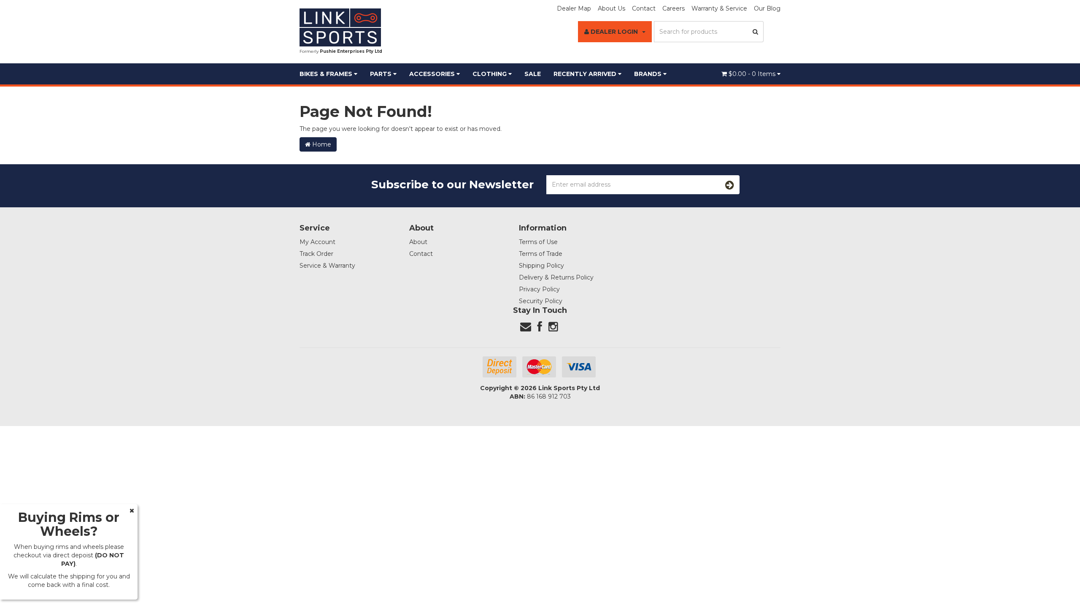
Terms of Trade (540, 254)
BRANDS (648, 74)
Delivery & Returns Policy (556, 277)
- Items (753, 74)
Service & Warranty (327, 265)
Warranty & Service (719, 8)
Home (320, 144)
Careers (673, 8)
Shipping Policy (541, 265)
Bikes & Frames (327, 74)
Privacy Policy (539, 289)
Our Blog (767, 8)
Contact (644, 8)
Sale (532, 74)
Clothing (490, 74)
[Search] (756, 31)
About (418, 242)
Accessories (432, 74)
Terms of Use (538, 242)
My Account (317, 242)
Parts (381, 74)
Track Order (316, 254)
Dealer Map (574, 8)
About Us (611, 8)
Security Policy (540, 301)
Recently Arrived (586, 74)
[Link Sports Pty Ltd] (340, 27)
